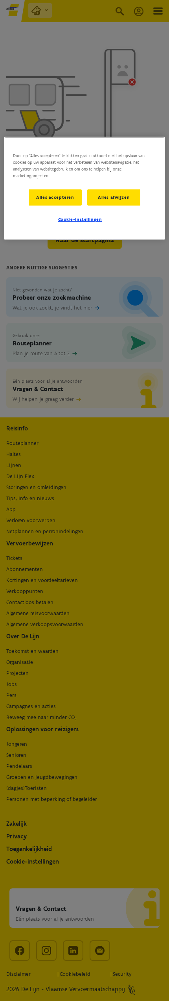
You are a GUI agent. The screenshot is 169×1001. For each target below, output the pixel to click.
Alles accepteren (55, 197)
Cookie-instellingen (80, 219)
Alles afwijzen (114, 197)
